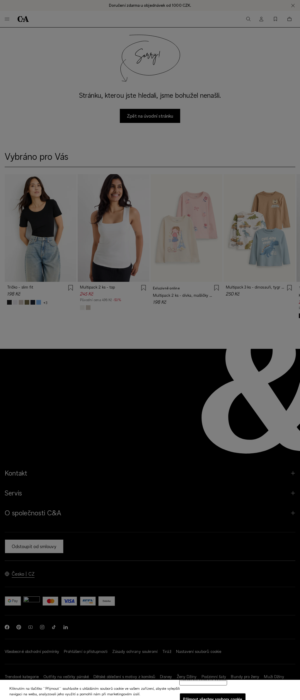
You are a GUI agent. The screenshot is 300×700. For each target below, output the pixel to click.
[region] (150, 690)
